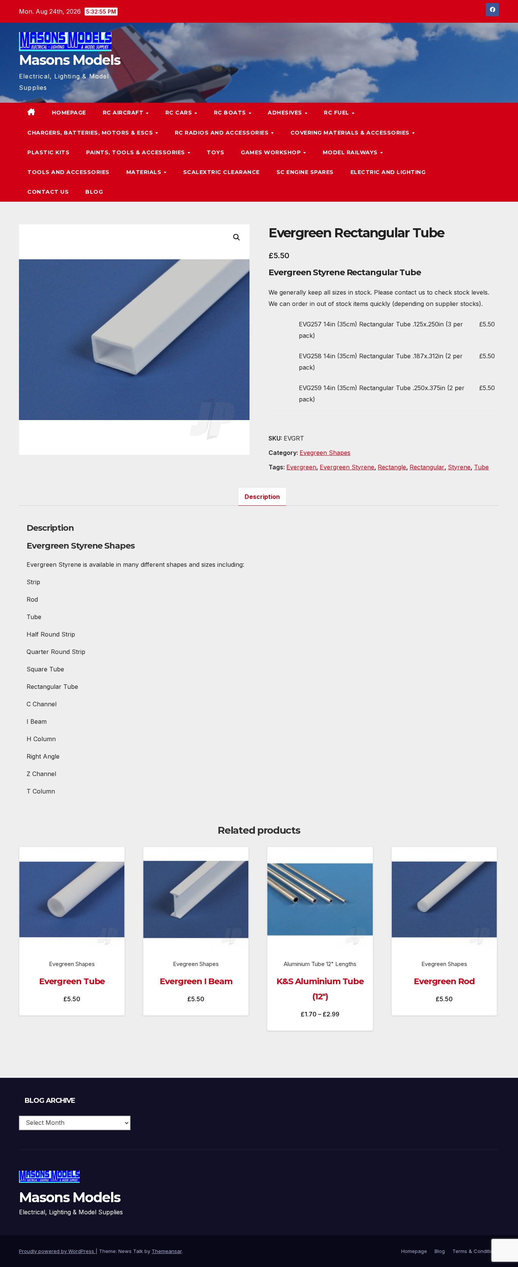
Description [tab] (262, 496)
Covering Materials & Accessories (350, 132)
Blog (94, 191)
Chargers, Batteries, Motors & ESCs (91, 132)
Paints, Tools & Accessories (136, 152)
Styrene (459, 467)
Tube (481, 467)
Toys (215, 152)
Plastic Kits (48, 152)
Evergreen (301, 467)
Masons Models (69, 60)
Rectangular (427, 467)
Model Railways (351, 152)
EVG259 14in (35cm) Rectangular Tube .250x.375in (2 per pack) (382, 393)
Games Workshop (272, 152)
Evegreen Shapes (325, 452)
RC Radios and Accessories (222, 132)
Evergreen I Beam (196, 981)
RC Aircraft (124, 112)
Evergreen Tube (72, 981)
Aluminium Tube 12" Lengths (320, 963)
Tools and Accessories (68, 172)
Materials (144, 172)
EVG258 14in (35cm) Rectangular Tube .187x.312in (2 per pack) (381, 361)
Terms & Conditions (475, 1251)
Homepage (69, 112)
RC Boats (231, 112)
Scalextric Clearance (221, 172)
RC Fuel (337, 112)
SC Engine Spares (305, 172)
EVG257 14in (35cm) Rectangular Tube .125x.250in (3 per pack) (381, 329)
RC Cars (179, 112)
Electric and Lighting (388, 172)
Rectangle (392, 467)
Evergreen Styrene (347, 467)
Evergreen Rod (444, 981)
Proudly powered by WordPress (57, 1251)
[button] (478, 152)
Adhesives (286, 112)
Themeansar (167, 1251)
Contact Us (48, 191)
